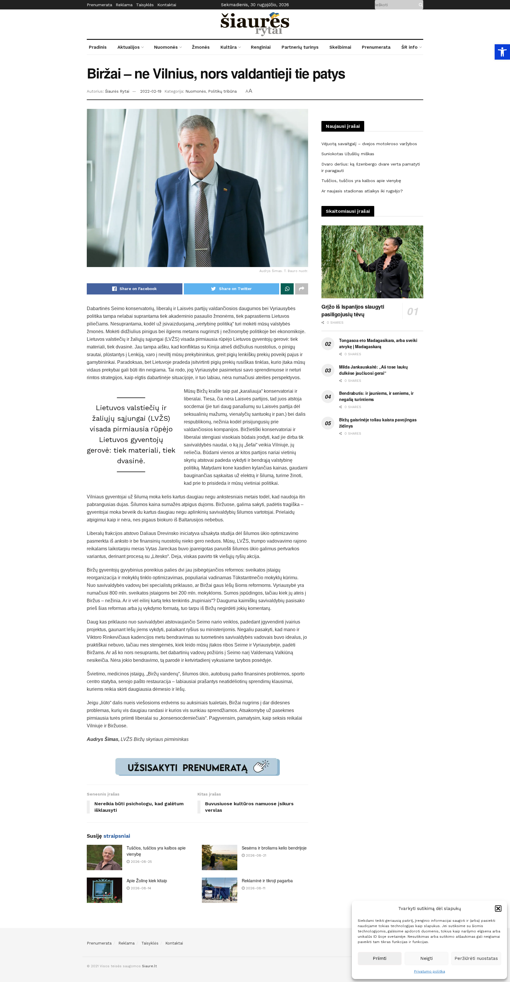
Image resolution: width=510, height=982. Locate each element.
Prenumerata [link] (99, 4)
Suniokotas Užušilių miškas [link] (347, 153)
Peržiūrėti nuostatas (476, 958)
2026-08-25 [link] (141, 862)
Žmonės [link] (201, 47)
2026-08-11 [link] (255, 888)
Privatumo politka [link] (429, 971)
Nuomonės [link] (166, 47)
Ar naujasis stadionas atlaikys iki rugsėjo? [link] (362, 191)
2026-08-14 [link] (140, 888)
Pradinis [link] (98, 47)
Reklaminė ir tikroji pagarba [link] (267, 880)
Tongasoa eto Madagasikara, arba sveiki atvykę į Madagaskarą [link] (378, 343)
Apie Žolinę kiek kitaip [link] (147, 880)
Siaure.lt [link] (149, 966)
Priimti (379, 958)
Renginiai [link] (261, 47)
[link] (502, 52)
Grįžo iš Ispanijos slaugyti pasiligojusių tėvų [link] (352, 310)
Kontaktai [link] (166, 4)
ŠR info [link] (409, 47)
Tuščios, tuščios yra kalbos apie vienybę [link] (361, 180)
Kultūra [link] (228, 47)
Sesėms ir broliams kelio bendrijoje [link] (274, 848)
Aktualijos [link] (128, 47)
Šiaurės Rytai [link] (117, 91)
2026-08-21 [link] (255, 855)
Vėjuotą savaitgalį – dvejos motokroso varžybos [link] (369, 143)
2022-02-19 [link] (150, 91)
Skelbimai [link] (340, 47)
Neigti (426, 958)
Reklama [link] (124, 4)
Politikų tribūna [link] (222, 91)
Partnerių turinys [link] (300, 47)
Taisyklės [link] (145, 4)
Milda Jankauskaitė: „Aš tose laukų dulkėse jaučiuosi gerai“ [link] (373, 370)
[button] (498, 908)
